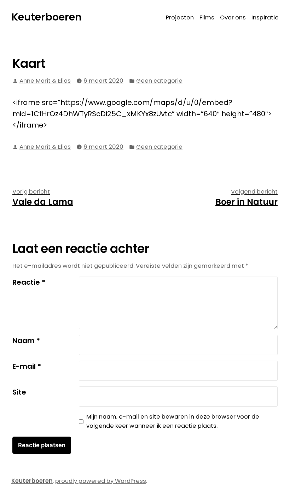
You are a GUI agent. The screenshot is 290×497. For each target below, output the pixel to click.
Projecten (180, 17)
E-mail (26, 366)
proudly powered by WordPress (100, 481)
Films (206, 17)
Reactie (28, 282)
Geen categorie (159, 81)
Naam (26, 340)
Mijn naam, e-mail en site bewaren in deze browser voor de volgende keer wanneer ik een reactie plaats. (172, 421)
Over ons (233, 17)
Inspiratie (265, 17)
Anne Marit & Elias (45, 81)
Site (19, 392)
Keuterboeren (46, 17)
